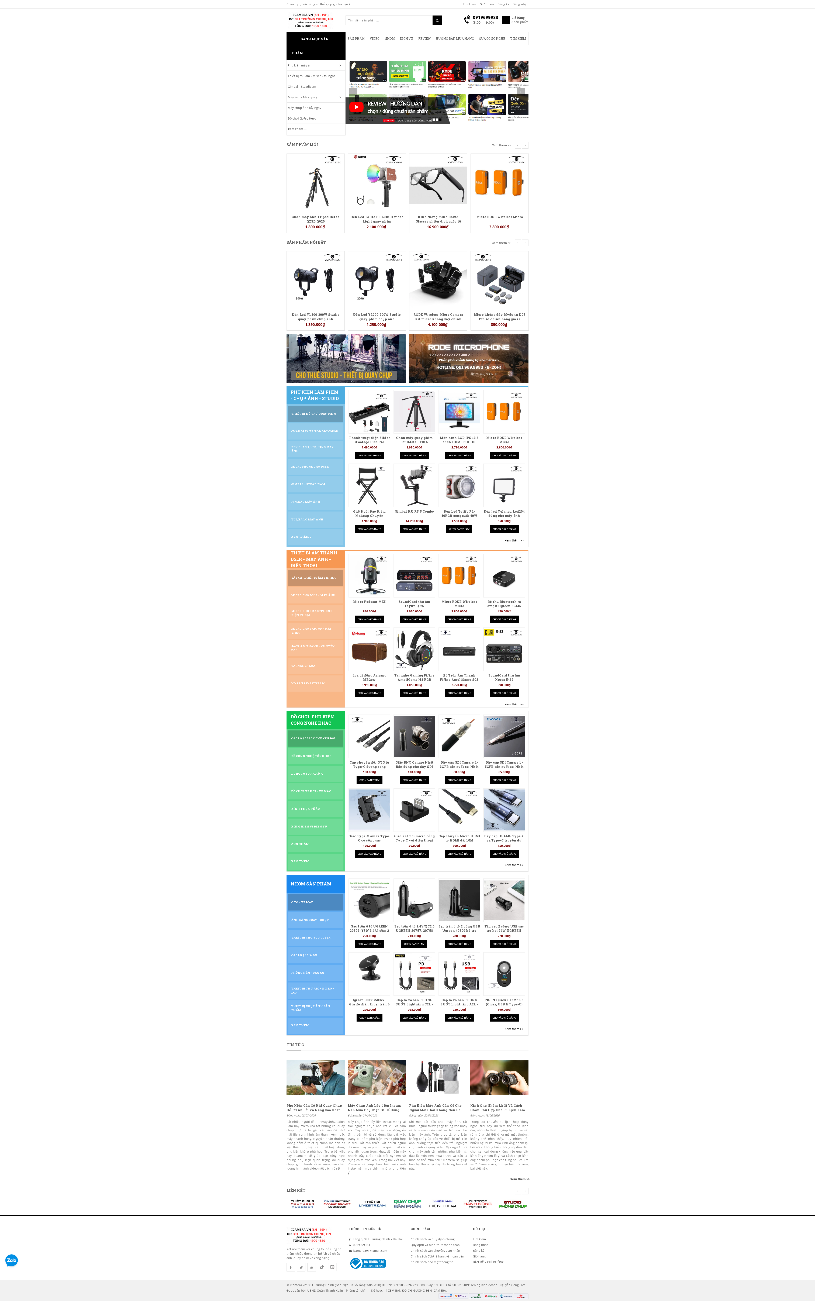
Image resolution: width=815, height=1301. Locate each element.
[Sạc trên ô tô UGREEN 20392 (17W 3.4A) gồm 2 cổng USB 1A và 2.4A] (369, 900)
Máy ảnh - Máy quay (302, 97)
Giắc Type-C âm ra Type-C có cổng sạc (369, 838)
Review (424, 39)
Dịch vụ (406, 39)
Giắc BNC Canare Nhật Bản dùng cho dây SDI (414, 764)
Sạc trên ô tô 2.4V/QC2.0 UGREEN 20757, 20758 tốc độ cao (414, 930)
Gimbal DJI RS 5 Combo (414, 511)
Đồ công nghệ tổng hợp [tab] (311, 756)
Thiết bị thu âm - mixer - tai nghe (312, 76)
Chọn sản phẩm (459, 529)
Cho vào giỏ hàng (369, 455)
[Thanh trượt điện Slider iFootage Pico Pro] (369, 411)
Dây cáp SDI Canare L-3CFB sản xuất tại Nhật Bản (459, 766)
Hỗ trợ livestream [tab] (308, 683)
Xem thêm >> (501, 145)
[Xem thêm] (514, 540)
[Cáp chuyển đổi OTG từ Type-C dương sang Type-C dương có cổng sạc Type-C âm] (369, 736)
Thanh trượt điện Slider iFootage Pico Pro (369, 440)
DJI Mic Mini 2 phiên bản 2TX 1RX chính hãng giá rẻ (499, 161)
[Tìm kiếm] (437, 20)
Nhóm (390, 39)
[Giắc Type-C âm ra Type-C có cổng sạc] (369, 809)
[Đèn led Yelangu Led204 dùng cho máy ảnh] (504, 485)
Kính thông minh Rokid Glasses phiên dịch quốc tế (377, 219)
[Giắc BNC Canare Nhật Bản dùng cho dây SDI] (414, 736)
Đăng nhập (520, 4)
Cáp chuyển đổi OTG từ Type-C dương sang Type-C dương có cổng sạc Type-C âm (369, 768)
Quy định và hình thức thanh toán (435, 1245)
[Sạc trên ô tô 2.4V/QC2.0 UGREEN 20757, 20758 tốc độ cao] (414, 900)
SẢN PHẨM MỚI (302, 144)
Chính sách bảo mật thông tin (432, 1262)
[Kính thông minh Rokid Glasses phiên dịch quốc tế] (377, 182)
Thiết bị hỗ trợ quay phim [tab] (314, 414)
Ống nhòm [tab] (300, 844)
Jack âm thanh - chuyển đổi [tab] (313, 648)
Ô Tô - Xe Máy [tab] (302, 902)
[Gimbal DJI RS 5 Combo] (414, 485)
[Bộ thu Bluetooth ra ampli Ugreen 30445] (504, 575)
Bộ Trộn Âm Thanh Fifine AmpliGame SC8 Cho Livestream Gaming (459, 679)
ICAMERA (439, 1290)
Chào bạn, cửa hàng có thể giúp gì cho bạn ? (318, 4)
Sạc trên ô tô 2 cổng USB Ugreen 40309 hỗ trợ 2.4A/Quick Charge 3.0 (459, 930)
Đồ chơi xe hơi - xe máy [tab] (311, 791)
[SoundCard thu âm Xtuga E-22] (504, 649)
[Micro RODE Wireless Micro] (438, 182)
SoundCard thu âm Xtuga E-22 (504, 677)
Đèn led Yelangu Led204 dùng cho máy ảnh (504, 513)
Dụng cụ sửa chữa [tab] (307, 773)
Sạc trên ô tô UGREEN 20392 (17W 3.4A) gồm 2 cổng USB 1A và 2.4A (369, 930)
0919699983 (361, 1245)
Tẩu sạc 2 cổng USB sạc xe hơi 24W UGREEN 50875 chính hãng (504, 930)
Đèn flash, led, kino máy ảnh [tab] (312, 449)
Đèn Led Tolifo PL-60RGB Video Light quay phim (315, 219)
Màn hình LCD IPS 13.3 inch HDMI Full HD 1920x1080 (459, 442)
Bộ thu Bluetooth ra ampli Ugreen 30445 (504, 603)
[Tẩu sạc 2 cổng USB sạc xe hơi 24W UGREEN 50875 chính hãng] (504, 900)
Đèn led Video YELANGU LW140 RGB (500, 259)
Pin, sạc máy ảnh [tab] (305, 502)
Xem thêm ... (297, 129)
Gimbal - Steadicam (302, 87)
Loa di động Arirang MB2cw (369, 677)
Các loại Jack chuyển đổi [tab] (313, 738)
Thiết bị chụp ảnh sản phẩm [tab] (310, 1008)
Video (374, 39)
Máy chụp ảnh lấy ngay (304, 108)
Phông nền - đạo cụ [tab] (307, 973)
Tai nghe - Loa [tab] (303, 666)
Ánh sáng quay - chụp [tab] (310, 920)
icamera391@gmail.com (370, 1251)
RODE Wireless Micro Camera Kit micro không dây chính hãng (377, 316)
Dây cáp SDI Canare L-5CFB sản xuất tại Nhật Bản (504, 766)
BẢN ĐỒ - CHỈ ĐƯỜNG (488, 1262)
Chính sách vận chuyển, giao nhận (435, 1251)
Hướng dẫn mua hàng (455, 39)
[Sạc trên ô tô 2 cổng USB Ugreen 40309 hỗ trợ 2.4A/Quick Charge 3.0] (459, 900)
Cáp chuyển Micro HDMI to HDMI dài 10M (459, 838)
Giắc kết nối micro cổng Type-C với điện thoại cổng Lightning (414, 840)
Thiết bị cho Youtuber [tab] (310, 937)
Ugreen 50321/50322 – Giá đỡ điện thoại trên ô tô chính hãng (369, 1004)
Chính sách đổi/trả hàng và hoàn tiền (437, 1256)
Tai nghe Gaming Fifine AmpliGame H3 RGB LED (414, 679)
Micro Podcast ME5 (369, 601)
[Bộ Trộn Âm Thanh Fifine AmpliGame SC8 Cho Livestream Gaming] (459, 649)
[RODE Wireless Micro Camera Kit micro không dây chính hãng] (377, 280)
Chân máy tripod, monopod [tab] (314, 431)
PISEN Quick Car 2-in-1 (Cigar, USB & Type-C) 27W (504, 1004)
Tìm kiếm (469, 4)
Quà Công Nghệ (492, 39)
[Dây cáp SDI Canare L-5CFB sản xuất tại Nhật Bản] (504, 736)
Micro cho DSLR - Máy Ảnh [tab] (313, 595)
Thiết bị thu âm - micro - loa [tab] (312, 990)
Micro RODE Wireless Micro (438, 217)
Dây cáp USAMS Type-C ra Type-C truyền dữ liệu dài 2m (504, 840)
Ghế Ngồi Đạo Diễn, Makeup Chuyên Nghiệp (369, 515)
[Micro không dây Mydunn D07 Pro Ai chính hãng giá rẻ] (438, 280)
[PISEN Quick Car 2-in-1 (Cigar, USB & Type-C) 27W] (504, 973)
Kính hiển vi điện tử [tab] (309, 826)
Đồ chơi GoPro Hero (302, 118)
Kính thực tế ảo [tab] (305, 809)
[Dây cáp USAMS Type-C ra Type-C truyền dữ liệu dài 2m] (504, 809)
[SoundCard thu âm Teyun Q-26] (414, 575)
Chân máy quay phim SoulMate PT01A (414, 440)
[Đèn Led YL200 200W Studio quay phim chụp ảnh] (315, 280)
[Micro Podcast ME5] (369, 575)
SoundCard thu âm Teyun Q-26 (414, 603)
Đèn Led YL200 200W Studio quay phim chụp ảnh (315, 316)
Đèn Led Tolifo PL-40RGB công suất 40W (459, 513)
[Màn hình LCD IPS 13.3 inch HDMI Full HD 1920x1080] (459, 411)
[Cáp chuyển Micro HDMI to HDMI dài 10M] (459, 809)
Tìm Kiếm (518, 39)
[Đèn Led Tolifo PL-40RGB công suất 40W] (459, 485)
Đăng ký (503, 4)
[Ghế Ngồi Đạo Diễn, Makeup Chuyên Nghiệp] (369, 485)
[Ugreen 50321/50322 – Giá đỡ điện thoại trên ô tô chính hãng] (369, 974)
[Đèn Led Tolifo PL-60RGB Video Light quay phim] (315, 182)
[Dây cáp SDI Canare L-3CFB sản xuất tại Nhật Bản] (459, 736)
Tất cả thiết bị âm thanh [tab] (313, 577)
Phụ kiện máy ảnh (301, 65)
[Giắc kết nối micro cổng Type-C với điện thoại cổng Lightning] (414, 809)
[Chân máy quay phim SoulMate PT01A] (414, 411)
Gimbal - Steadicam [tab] (308, 484)
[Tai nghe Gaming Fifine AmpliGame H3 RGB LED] (414, 649)
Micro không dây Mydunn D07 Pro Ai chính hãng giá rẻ (438, 316)
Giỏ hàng (479, 1256)
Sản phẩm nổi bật (306, 242)
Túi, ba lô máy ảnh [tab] (307, 519)
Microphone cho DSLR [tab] (310, 466)
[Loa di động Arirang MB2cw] (369, 649)
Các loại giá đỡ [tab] (304, 955)
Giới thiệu (487, 4)
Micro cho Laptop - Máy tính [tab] (311, 630)
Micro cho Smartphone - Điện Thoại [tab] (312, 613)
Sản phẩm (356, 39)
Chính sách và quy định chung (433, 1239)
